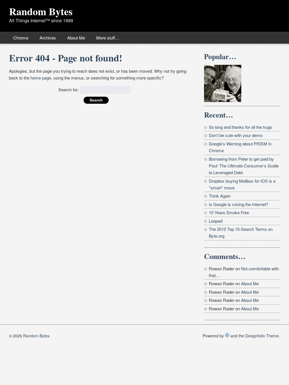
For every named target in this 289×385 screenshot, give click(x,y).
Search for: (68, 89)
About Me (76, 38)
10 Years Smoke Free (229, 212)
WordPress (227, 335)
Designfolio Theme (262, 335)
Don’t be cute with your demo (235, 135)
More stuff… (107, 38)
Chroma (20, 38)
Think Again (220, 196)
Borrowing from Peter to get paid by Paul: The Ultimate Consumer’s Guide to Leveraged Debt (244, 166)
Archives (48, 38)
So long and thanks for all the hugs (240, 127)
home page (40, 78)
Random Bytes (41, 11)
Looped (215, 221)
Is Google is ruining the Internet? (238, 204)
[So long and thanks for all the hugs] (222, 83)
